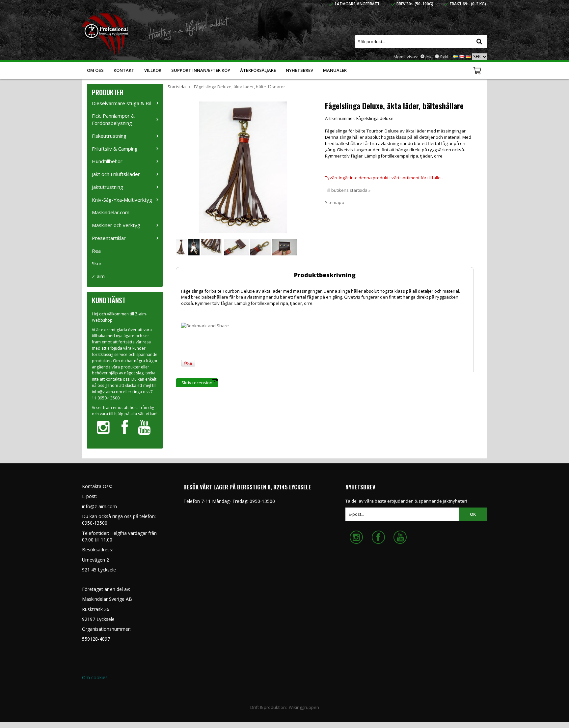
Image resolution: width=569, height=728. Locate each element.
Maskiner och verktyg (116, 225)
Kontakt (124, 70)
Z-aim (98, 276)
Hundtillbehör (107, 161)
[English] (462, 56)
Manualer (335, 70)
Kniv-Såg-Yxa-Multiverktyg (122, 199)
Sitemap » (334, 202)
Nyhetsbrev (299, 70)
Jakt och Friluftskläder (116, 174)
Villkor (152, 70)
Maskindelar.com (110, 212)
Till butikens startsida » (347, 190)
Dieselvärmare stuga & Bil (121, 103)
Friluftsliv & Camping (115, 148)
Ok (473, 514)
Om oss (95, 70)
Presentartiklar (109, 238)
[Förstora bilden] (243, 167)
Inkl (429, 57)
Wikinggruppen (304, 707)
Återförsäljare (258, 70)
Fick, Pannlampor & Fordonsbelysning (113, 119)
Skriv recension (196, 383)
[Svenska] (455, 56)
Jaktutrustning (107, 187)
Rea (96, 251)
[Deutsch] (468, 56)
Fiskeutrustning (109, 135)
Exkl (444, 57)
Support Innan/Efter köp (200, 70)
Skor (97, 263)
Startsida (177, 87)
